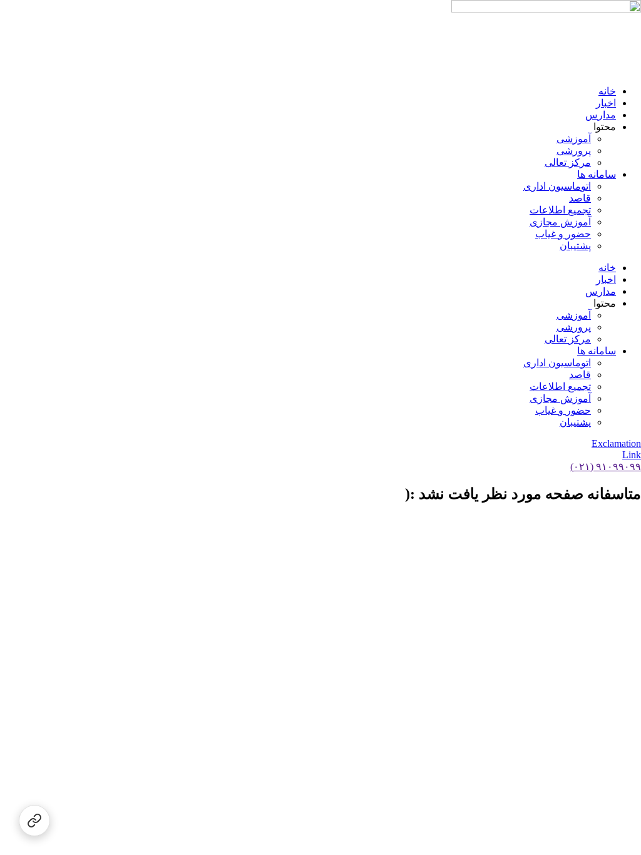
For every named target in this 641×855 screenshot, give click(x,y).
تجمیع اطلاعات (560, 210)
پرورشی (573, 150)
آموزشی (573, 138)
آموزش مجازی (560, 222)
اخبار (606, 103)
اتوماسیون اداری (557, 186)
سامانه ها (596, 174)
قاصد (580, 198)
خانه (607, 91)
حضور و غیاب (563, 233)
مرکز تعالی (568, 162)
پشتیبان (575, 245)
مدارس (600, 115)
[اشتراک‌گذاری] (34, 820)
